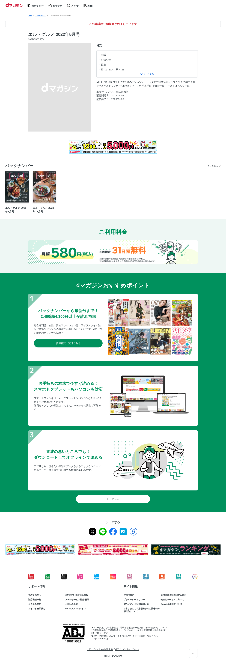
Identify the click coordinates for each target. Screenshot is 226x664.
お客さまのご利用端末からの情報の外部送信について (142, 610)
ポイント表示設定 (36, 608)
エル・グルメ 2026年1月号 (15, 209)
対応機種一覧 (34, 599)
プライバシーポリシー (134, 599)
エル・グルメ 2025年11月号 (43, 209)
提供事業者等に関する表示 (173, 595)
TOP (30, 15)
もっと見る (212, 166)
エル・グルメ (40, 15)
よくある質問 (34, 604)
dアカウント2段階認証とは (136, 604)
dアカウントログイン (75, 608)
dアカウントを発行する (100, 649)
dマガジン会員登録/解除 (76, 595)
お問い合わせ (71, 604)
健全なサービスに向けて (172, 599)
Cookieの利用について (172, 604)
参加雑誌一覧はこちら (68, 343)
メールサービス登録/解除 (77, 599)
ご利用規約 (129, 595)
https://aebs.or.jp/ (101, 638)
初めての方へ (34, 595)
